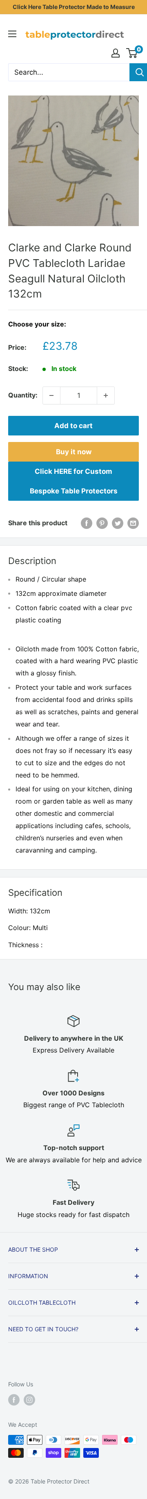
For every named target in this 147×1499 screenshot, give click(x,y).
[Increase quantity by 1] (105, 395)
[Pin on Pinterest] (102, 523)
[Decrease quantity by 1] (51, 395)
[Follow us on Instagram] (29, 1400)
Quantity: (23, 395)
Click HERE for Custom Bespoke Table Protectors (74, 481)
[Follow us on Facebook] (14, 1400)
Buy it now (73, 452)
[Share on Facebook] (86, 523)
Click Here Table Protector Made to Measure (74, 6)
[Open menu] (12, 34)
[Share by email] (133, 523)
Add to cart (73, 426)
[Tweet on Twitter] (117, 523)
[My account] (115, 53)
